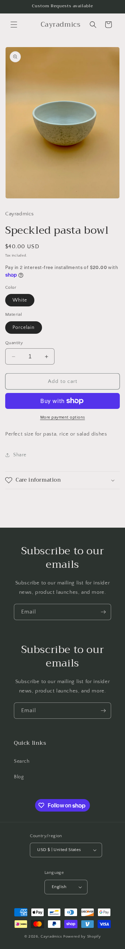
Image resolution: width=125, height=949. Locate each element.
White (19, 300)
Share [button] (19, 455)
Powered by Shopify (82, 936)
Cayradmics (51, 936)
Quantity (14, 342)
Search (22, 761)
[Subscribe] (103, 612)
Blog (19, 777)
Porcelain (23, 327)
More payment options (62, 417)
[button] (14, 24)
